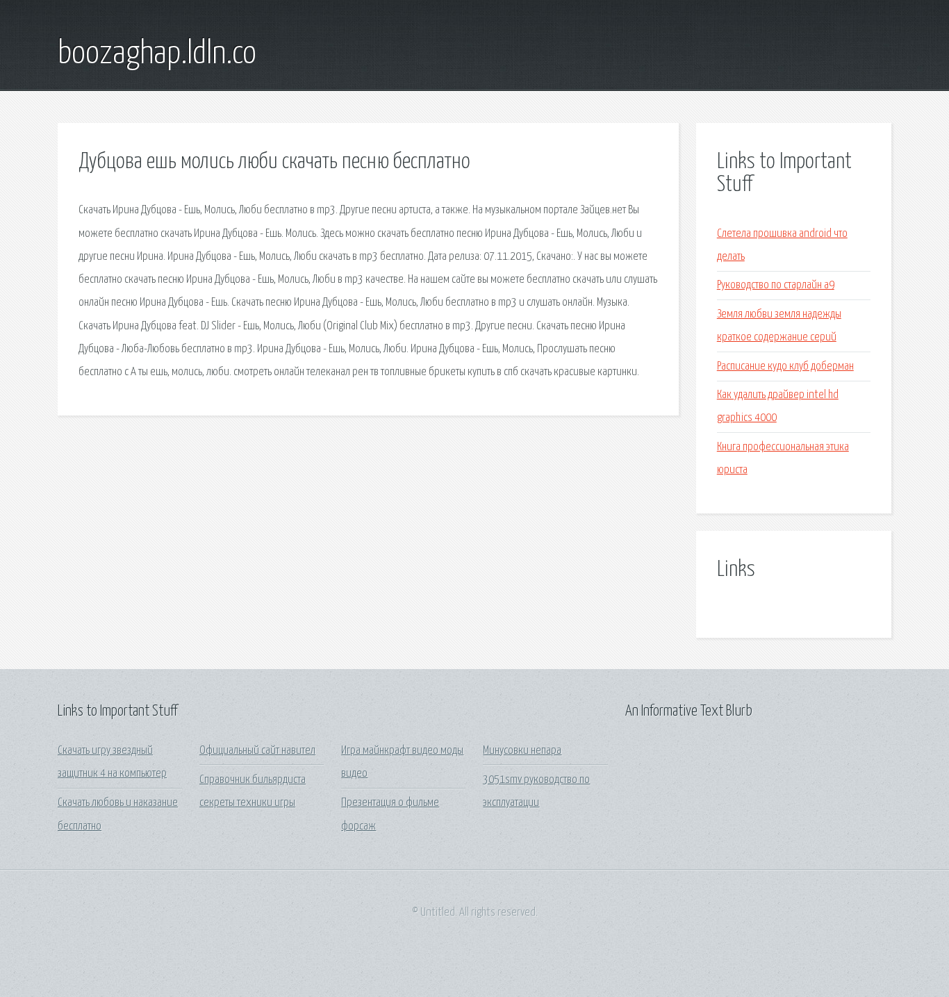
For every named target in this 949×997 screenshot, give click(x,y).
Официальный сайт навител (257, 751)
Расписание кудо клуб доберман (785, 366)
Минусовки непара (522, 751)
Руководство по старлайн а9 (775, 285)
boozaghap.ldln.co (157, 54)
